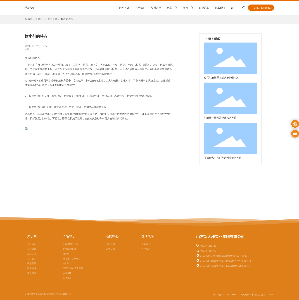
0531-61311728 (208, 245)
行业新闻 (52, 19)
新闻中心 (40, 19)
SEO (270, 294)
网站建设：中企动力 (250, 294)
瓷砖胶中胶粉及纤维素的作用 (220, 117)
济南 (263, 294)
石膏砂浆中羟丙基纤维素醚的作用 (223, 157)
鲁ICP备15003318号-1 (224, 294)
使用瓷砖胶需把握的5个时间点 (221, 77)
